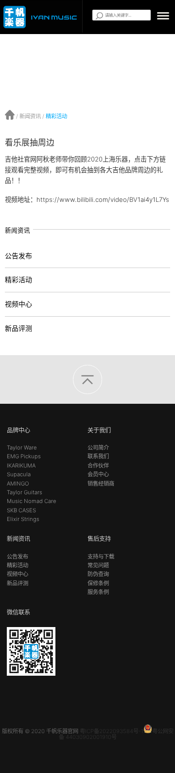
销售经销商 (101, 483)
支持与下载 (101, 556)
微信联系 (18, 612)
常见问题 (98, 565)
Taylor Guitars (24, 492)
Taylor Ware (22, 447)
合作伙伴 (98, 465)
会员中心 (98, 474)
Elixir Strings (23, 519)
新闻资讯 (30, 116)
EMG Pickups (24, 456)
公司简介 (98, 447)
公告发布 (18, 256)
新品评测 (18, 328)
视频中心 (18, 304)
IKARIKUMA (21, 465)
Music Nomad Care (31, 501)
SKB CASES (21, 510)
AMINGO (18, 483)
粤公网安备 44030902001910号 (116, 734)
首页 (9, 115)
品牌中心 (18, 430)
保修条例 (98, 583)
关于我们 (99, 430)
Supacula (19, 474)
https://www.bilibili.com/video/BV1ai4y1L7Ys (102, 199)
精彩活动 (56, 116)
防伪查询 (98, 574)
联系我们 (98, 456)
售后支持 (99, 538)
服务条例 (98, 592)
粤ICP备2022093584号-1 (111, 731)
